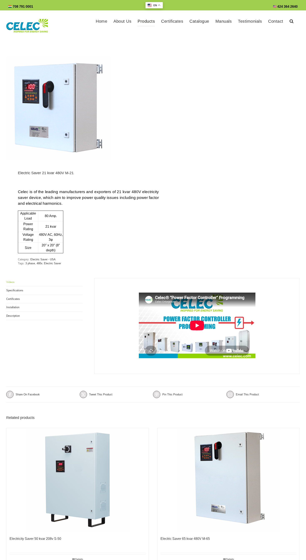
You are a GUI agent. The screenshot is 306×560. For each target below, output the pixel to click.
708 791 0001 (23, 6)
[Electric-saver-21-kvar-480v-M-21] (76, 108)
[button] (292, 21)
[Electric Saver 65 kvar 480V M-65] (228, 480)
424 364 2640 (287, 6)
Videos (10, 282)
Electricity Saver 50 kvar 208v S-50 (35, 538)
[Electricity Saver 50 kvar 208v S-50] (77, 480)
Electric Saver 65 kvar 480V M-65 (185, 538)
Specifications (14, 290)
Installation (12, 307)
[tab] (44, 282)
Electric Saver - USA (43, 259)
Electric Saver (52, 263)
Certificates (13, 298)
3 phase (30, 263)
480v (39, 263)
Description (13, 315)
